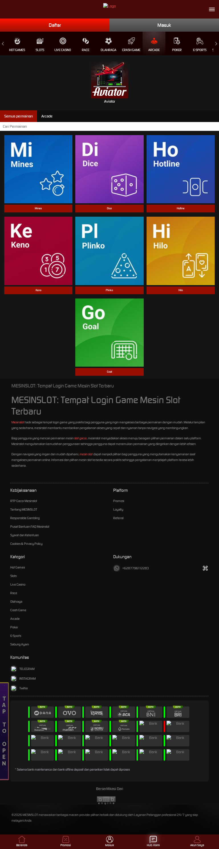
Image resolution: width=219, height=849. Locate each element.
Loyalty (118, 509)
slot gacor (80, 438)
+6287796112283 (135, 568)
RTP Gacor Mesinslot (23, 501)
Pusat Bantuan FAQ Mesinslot (29, 527)
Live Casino (62, 50)
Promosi (118, 501)
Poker (177, 50)
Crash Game (131, 50)
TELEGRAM (27, 669)
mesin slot (86, 454)
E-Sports (199, 50)
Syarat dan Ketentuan (24, 535)
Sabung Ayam (19, 644)
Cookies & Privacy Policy (26, 544)
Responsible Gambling (25, 518)
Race (85, 50)
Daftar (55, 25)
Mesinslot (17, 422)
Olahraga (108, 50)
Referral (118, 518)
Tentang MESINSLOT (23, 509)
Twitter (23, 688)
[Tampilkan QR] (205, 568)
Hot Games (17, 50)
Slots (40, 50)
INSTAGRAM (27, 679)
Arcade (154, 50)
